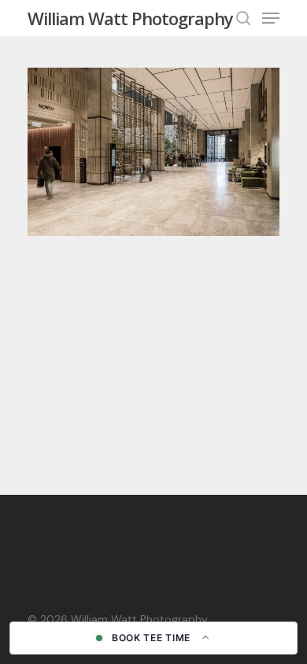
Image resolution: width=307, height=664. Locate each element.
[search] (243, 18)
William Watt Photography (130, 18)
